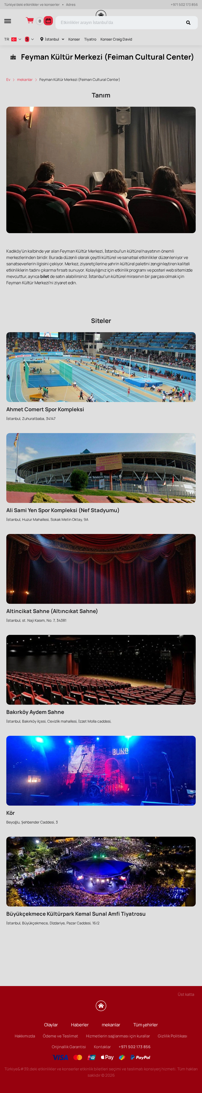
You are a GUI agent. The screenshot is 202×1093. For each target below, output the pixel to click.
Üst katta (186, 994)
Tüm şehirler (145, 1025)
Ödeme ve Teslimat (60, 1036)
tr (6, 39)
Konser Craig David (116, 39)
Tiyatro (90, 39)
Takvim (48, 20)
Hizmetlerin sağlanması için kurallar (118, 1036)
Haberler (80, 1025)
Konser (74, 39)
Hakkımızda (25, 1036)
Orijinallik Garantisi (69, 1047)
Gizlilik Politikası (172, 1036)
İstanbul (52, 39)
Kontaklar (102, 1047)
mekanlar (111, 1025)
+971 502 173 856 (184, 4)
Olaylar (51, 1025)
